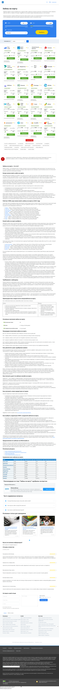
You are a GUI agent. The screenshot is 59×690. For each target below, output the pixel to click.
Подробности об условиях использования (38, 670)
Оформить (11, 58)
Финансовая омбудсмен (9, 453)
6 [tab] (28, 638)
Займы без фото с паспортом (8, 631)
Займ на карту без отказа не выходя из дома (11, 619)
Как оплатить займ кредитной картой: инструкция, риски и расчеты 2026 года (29, 528)
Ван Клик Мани (8, 215)
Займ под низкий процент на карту (10, 621)
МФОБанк (5, 476)
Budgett (6, 212)
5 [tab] (26, 638)
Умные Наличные (8, 244)
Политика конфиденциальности (8, 650)
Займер (6, 207)
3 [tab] (23, 638)
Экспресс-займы (6, 632)
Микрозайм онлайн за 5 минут (27, 629)
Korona (6, 216)
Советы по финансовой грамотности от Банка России (15, 452)
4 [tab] (25, 638)
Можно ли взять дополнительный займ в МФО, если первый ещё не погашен (11, 528)
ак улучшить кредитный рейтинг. (24, 412)
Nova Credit (5, 461)
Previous (1, 626)
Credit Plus (7, 209)
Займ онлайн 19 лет (24, 631)
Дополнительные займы (7, 627)
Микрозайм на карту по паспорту (45, 630)
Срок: (34, 23)
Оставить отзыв (6, 549)
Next (58, 626)
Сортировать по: (7, 41)
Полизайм (5, 474)
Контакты (10, 648)
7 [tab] (30, 638)
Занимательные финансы (8, 465)
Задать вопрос (49, 489)
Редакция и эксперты (18, 648)
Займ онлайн (23, 624)
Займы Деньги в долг (42, 632)
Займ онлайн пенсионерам (26, 617)
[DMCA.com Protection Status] (5, 681)
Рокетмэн (5, 467)
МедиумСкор (5, 470)
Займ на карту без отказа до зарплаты (10, 626)
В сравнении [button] (53, 2)
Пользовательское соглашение (37, 648)
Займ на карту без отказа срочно (45, 617)
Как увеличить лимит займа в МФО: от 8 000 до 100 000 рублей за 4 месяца (47, 527)
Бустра (6, 249)
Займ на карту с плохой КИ (43, 635)
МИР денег (7, 246)
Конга (6, 217)
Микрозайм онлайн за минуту (26, 622)
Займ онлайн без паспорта (26, 632)
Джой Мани (7, 213)
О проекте (4, 648)
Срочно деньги (8, 210)
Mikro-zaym (5, 472)
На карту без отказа (7, 617)
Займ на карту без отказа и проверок (45, 628)
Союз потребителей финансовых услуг (12, 454)
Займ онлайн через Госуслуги (8, 629)
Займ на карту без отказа (43, 633)
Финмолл (5, 478)
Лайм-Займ (7, 211)
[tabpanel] (12, 526)
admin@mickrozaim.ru (52, 681)
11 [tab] (37, 638)
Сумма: (9, 22)
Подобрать (41, 32)
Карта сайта (18, 650)
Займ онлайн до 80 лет (25, 627)
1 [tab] (20, 638)
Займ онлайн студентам (25, 626)
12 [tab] (39, 638)
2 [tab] (21, 638)
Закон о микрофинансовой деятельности (13, 451)
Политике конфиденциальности (5, 688)
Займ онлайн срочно (25, 621)
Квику (6, 218)
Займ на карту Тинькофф (8, 622)
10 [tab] (35, 638)
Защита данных (26, 648)
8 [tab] (32, 638)
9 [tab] (33, 638)
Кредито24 (7, 248)
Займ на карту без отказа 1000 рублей (46, 624)
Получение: (9, 29)
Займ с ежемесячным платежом (9, 624)
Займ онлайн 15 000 (25, 619)
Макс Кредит (7, 245)
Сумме (14, 41)
